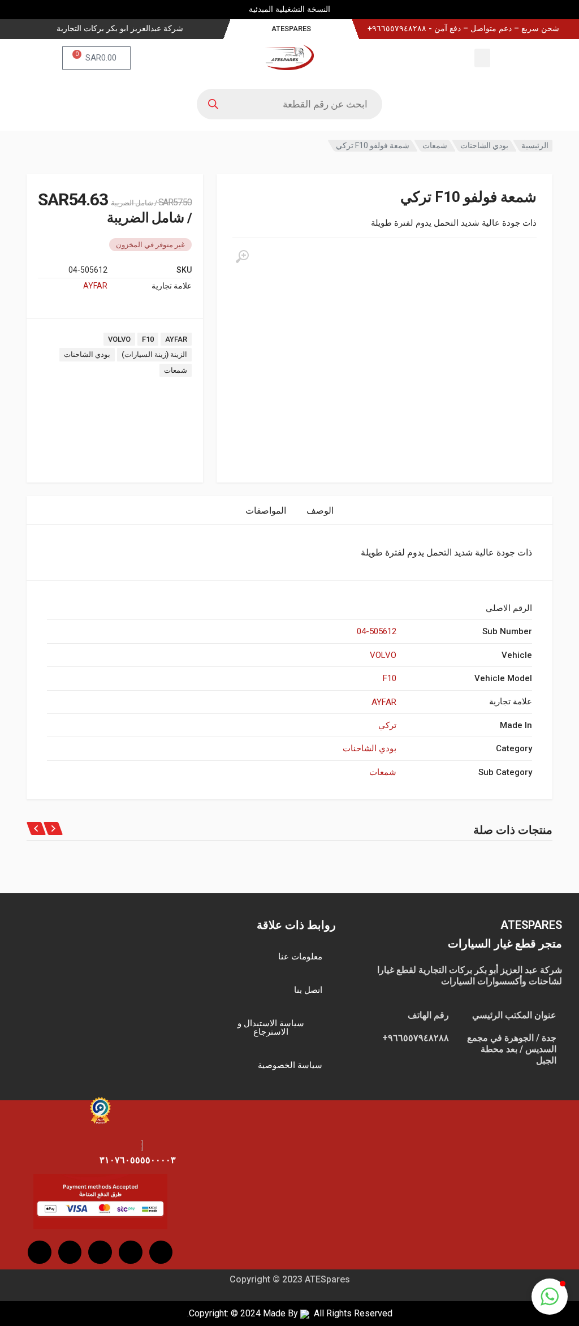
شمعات (434, 145)
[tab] (320, 510)
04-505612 (376, 631)
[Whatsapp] (39, 1252)
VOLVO (119, 339)
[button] (482, 58)
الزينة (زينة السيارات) (154, 354)
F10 (148, 339)
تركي (387, 725)
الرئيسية (534, 145)
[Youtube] (100, 1252)
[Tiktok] (70, 1252)
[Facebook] (161, 1252)
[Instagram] (130, 1252)
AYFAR (95, 285)
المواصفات (265, 510)
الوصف (320, 510)
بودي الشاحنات (484, 145)
